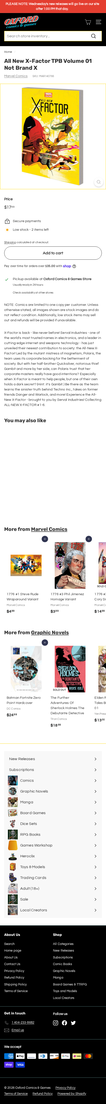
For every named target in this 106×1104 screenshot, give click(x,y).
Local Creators (63, 998)
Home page (12, 950)
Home (8, 51)
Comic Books (62, 964)
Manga (58, 977)
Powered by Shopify (71, 1093)
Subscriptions (63, 957)
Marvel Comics (16, 76)
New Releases (63, 950)
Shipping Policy (15, 984)
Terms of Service (16, 991)
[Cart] (88, 22)
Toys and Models (65, 991)
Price (8, 199)
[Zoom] (98, 182)
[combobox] (53, 36)
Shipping (10, 242)
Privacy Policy (14, 971)
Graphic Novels (50, 632)
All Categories (63, 944)
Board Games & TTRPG (70, 984)
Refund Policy (14, 977)
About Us (11, 957)
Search (9, 944)
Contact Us (12, 964)
